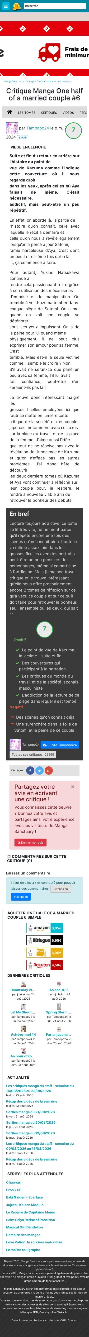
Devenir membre (22, 1320)
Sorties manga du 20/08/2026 (31, 1122)
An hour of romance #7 (28, 1056)
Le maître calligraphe (23, 1250)
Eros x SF (13, 1190)
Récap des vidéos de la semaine (31, 1101)
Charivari (13, 1182)
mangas (28, 1265)
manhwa (39, 1265)
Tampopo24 (37, 127)
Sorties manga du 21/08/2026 (30, 1112)
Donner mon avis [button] (31, 842)
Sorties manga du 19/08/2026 (30, 1133)
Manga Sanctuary (31, 1261)
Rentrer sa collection (46, 1320)
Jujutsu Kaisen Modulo (25, 1205)
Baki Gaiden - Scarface (24, 1197)
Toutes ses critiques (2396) (33, 754)
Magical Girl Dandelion (24, 1227)
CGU (63, 1320)
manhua (51, 1265)
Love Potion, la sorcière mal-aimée (34, 1242)
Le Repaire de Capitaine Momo (30, 1212)
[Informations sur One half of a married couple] (10, 113)
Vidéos (68, 113)
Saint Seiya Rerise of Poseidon (30, 1220)
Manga (16, 6)
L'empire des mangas (23, 1235)
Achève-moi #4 (23, 1034)
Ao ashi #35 (59, 990)
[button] (60, 745)
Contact (72, 1320)
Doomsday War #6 (25, 990)
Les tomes (26, 113)
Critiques (49, 113)
